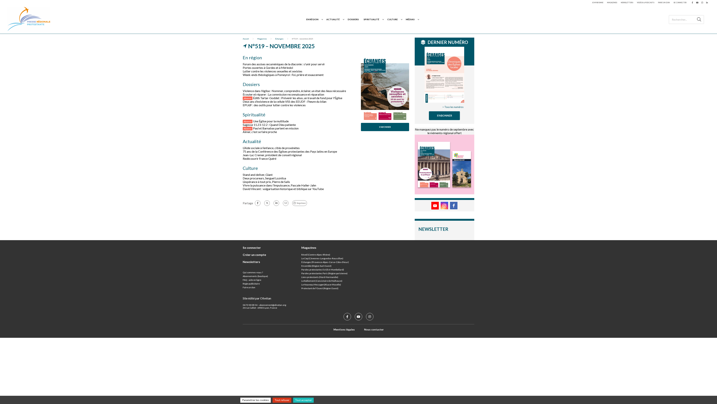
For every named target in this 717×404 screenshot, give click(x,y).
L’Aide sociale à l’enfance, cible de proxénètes (271, 148)
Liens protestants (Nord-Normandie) (319, 277)
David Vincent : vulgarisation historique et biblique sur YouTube (283, 189)
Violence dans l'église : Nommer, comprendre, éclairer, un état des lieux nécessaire (294, 91)
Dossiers (353, 19)
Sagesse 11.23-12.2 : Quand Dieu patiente (269, 124)
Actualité (333, 19)
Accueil (246, 39)
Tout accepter (303, 400)
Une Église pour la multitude (271, 121)
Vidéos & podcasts (645, 2)
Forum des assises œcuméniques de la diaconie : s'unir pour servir (284, 64)
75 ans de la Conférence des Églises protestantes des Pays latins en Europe (290, 151)
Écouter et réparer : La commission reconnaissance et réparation (283, 94)
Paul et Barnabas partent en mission (276, 128)
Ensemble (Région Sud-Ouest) (316, 265)
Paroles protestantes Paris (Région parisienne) (324, 273)
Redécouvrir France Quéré (259, 158)
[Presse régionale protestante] (28, 19)
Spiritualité (371, 19)
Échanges (279, 39)
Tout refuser (281, 400)
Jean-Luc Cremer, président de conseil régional (272, 155)
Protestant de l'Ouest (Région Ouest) (319, 288)
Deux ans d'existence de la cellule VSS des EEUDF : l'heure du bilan (284, 101)
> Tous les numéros (452, 106)
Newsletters (627, 2)
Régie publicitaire (251, 283)
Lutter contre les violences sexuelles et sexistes (272, 71)
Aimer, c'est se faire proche (260, 132)
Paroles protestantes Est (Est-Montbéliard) (322, 269)
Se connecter (680, 2)
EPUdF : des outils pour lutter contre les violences (274, 105)
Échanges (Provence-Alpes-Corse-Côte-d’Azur (324, 262)
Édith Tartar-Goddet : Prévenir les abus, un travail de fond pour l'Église (297, 98)
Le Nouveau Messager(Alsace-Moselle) (321, 284)
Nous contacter (374, 329)
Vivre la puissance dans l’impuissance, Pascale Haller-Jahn (279, 185)
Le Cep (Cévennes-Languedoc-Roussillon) (322, 258)
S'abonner (385, 127)
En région (312, 19)
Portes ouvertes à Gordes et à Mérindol (268, 67)
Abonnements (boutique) (255, 276)
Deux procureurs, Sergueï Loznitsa (264, 178)
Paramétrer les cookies (255, 400)
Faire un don (664, 2)
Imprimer (301, 203)
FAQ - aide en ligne (252, 279)
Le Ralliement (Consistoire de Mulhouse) (321, 280)
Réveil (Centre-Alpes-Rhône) (315, 254)
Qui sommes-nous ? (253, 272)
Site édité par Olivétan (257, 298)
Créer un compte (254, 254)
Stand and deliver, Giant (258, 174)
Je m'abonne (597, 2)
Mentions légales (344, 329)
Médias (410, 19)
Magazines (612, 2)
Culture (392, 19)
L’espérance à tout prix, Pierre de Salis (266, 181)
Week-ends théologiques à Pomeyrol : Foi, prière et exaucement (283, 74)
